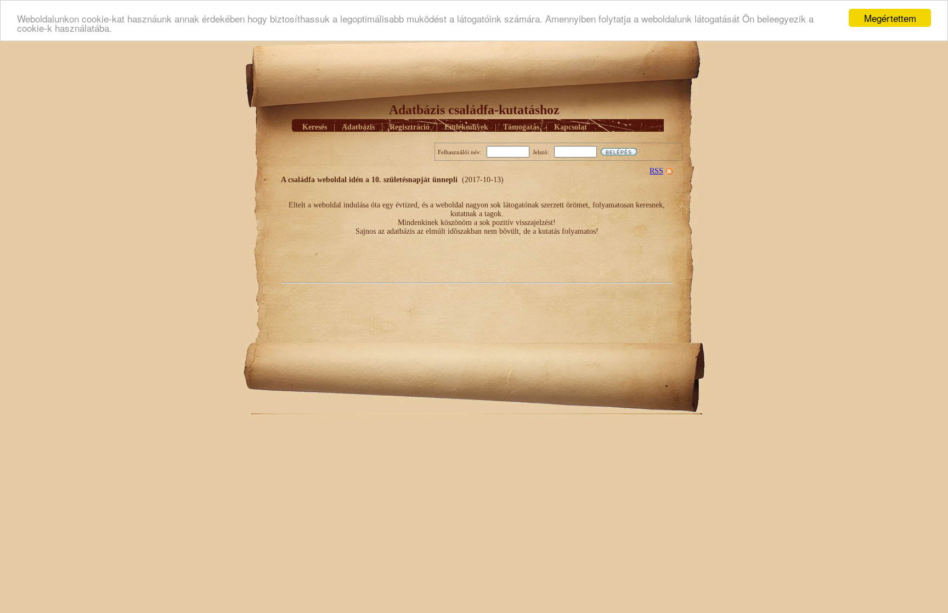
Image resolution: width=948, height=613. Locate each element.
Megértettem (890, 18)
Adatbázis (358, 127)
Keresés (314, 127)
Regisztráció (410, 127)
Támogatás (521, 127)
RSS (656, 171)
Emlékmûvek (466, 127)
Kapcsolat (570, 127)
